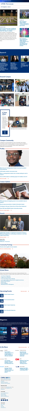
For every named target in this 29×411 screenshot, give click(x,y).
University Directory (3, 407)
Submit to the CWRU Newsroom (5, 396)
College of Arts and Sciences (6, 277)
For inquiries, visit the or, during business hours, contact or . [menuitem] (7, 388)
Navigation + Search (5, 7)
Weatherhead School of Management (7, 284)
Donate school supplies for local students (8, 246)
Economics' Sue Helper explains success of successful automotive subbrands (24, 353)
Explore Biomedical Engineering (9, 310)
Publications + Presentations (5, 241)
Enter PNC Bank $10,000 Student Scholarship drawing (11, 208)
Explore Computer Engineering (9, 305)
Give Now (2, 405)
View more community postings (5, 248)
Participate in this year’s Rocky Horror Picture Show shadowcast (13, 206)
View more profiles (3, 178)
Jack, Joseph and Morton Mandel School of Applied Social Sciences (12, 280)
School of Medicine (4, 283)
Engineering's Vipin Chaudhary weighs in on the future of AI (24, 369)
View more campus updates (4, 210)
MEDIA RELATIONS (4, 385)
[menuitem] (14, 393)
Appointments (2, 240)
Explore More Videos (5, 132)
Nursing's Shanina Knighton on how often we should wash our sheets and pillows (9, 370)
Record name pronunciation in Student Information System (12, 204)
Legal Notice (2, 382)
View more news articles (23, 347)
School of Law (3, 282)
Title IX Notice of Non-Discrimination (5, 383)
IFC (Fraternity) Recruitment (9, 299)
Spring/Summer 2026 (3, 339)
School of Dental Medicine (5, 281)
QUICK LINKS (3, 391)
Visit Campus (2, 406)
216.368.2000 (2, 381)
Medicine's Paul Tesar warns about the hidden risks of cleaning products (24, 362)
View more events (24, 291)
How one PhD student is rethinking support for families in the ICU (13, 176)
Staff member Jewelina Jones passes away (8, 171)
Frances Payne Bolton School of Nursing (8, 278)
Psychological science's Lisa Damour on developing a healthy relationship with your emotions (9, 353)
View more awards (3, 237)
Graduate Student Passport (9, 294)
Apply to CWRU (3, 404)
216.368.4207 (8, 388)
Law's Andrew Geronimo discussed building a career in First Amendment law (9, 362)
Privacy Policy (6, 382)
